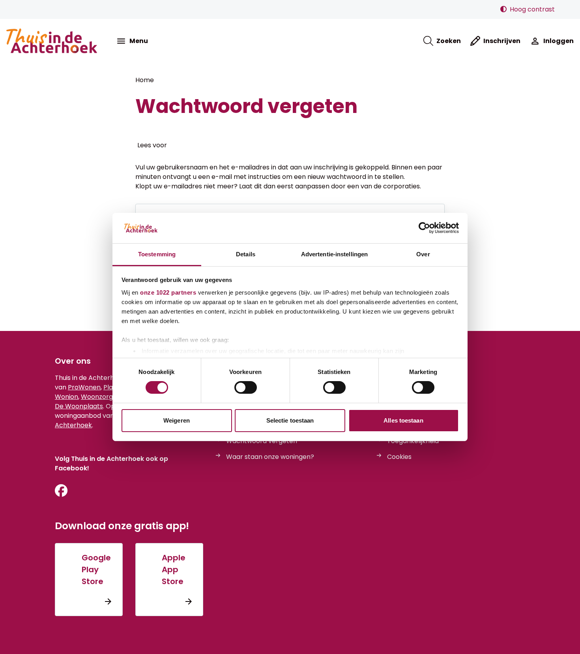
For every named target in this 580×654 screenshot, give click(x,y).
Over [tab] (423, 254)
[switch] (245, 387)
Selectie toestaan (290, 420)
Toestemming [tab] (157, 254)
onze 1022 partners (168, 292)
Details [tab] (245, 254)
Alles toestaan (403, 420)
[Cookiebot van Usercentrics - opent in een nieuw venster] (424, 228)
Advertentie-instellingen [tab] (334, 254)
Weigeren (176, 420)
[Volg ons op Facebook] (61, 491)
